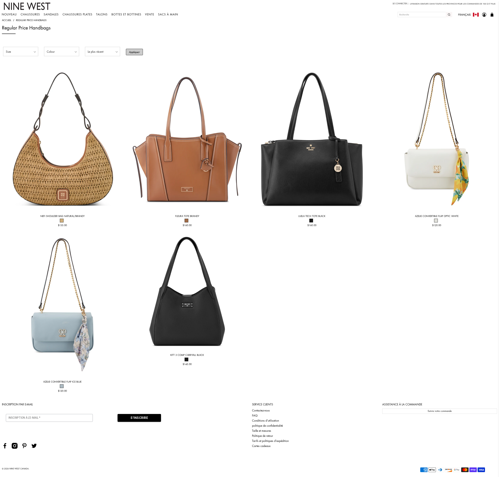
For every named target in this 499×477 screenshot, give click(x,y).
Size (8, 51)
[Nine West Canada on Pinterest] (25, 447)
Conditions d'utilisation (265, 420)
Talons (102, 14)
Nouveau (9, 14)
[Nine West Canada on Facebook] (6, 447)
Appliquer (134, 52)
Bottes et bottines (126, 14)
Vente (149, 14)
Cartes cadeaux (261, 446)
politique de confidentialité (267, 425)
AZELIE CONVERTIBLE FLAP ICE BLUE (62, 382)
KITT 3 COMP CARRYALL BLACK (187, 355)
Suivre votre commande (440, 411)
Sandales (51, 14)
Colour (51, 51)
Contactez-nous (261, 410)
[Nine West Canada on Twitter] (35, 447)
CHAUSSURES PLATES (77, 14)
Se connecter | (401, 4)
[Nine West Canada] (27, 6)
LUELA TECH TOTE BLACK (311, 216)
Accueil (6, 20)
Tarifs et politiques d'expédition (270, 441)
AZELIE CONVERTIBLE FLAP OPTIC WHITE (436, 216)
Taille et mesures (261, 430)
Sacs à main (168, 14)
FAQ (254, 415)
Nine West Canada (19, 469)
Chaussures (30, 14)
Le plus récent (95, 51)
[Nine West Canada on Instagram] (16, 447)
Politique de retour (262, 435)
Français (464, 15)
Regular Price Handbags (31, 20)
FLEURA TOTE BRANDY (187, 216)
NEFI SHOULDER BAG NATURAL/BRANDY (62, 216)
